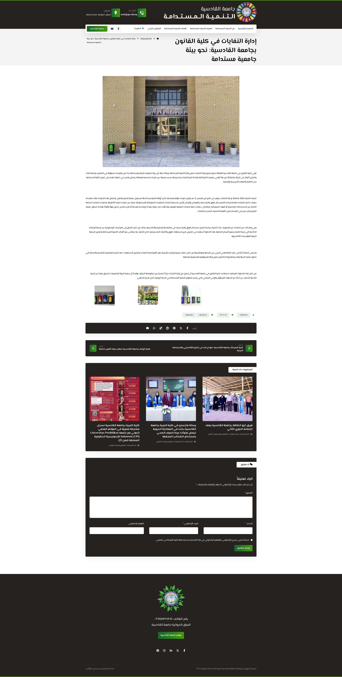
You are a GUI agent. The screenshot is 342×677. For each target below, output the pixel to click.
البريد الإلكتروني (190, 523)
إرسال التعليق (243, 548)
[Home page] (158, 38)
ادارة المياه (188, 441)
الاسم (249, 523)
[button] (118, 29)
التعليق (248, 493)
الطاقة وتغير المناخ (220, 434)
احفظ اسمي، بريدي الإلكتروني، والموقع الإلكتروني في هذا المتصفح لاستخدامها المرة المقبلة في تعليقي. (202, 540)
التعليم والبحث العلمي (164, 441)
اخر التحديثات (203, 315)
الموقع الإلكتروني (136, 523)
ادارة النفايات (189, 315)
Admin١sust (243, 315)
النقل (210, 434)
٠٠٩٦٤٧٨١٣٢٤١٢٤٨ (163, 619)
